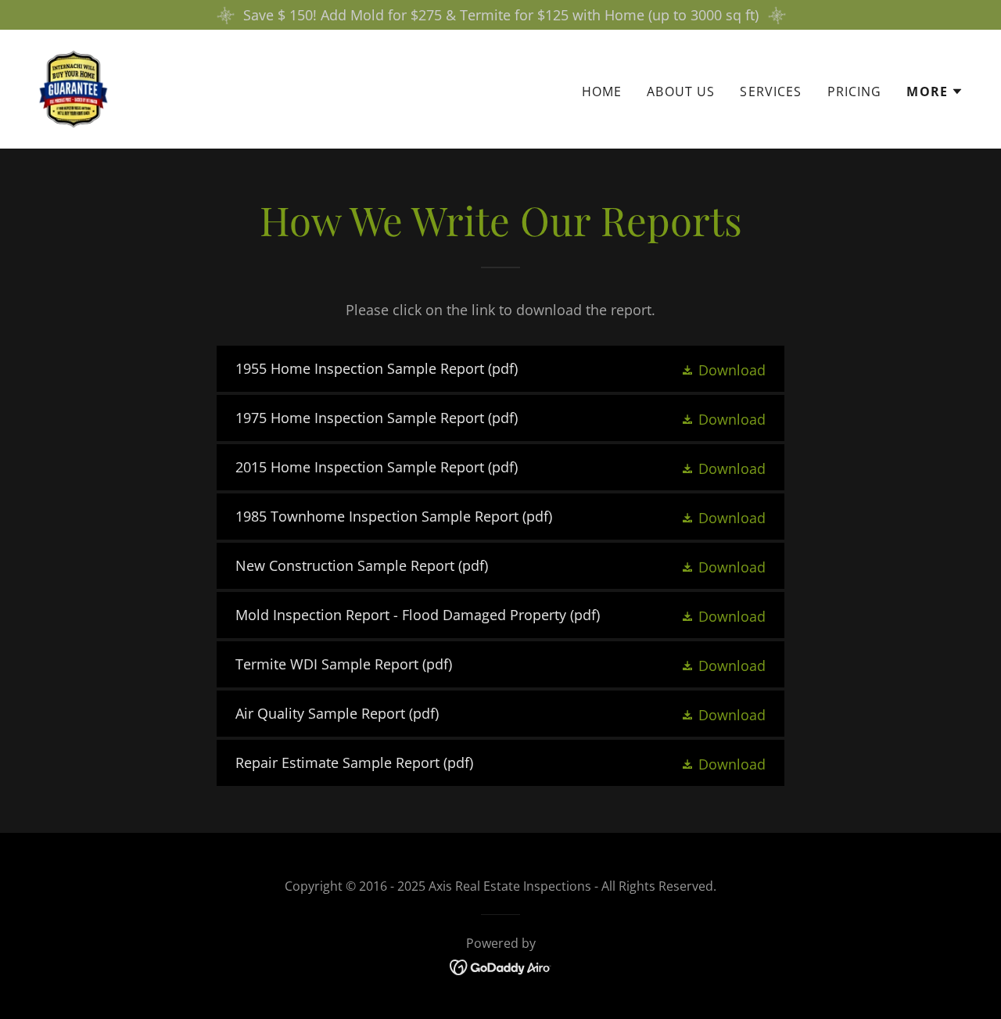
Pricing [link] (854, 91)
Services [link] (771, 91)
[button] (934, 91)
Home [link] (602, 91)
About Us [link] (681, 91)
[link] (74, 87)
